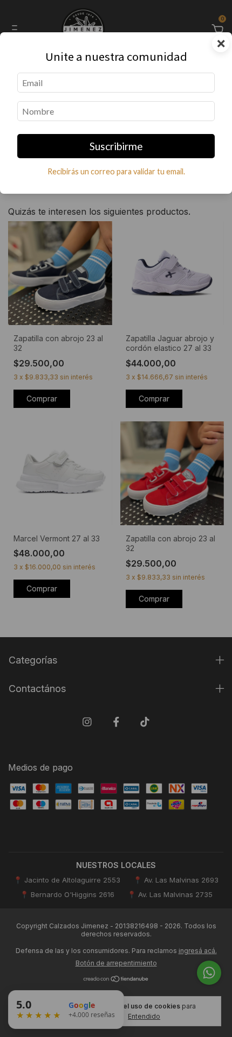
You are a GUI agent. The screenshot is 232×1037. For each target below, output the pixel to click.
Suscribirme (116, 146)
